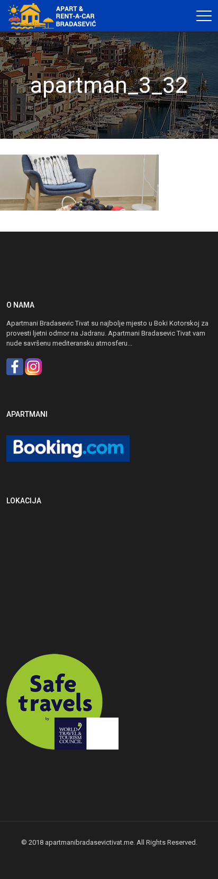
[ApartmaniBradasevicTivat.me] (55, 16)
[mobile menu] (204, 16)
